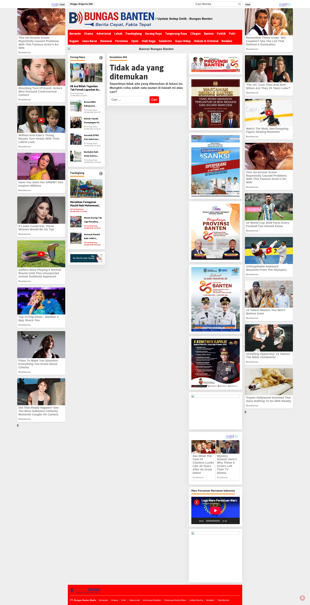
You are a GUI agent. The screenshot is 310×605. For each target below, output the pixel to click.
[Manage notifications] (302, 597)
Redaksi (210, 600)
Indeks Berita (196, 600)
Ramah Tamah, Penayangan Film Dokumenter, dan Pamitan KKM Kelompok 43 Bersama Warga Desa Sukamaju (92, 121)
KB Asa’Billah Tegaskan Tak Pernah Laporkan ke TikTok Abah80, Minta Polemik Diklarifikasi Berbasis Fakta (84, 88)
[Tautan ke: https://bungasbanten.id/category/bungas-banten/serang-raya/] (101, 58)
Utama (114, 600)
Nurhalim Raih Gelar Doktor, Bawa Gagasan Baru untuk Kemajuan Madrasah (91, 154)
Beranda (103, 600)
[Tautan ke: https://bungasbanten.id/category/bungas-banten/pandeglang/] (101, 174)
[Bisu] (230, 520)
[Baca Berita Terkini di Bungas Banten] (198, 19)
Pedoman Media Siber (175, 600)
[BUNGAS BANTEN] (111, 19)
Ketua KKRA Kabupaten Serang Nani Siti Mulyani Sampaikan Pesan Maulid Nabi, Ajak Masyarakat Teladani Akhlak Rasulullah (92, 104)
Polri (123, 600)
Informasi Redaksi (152, 600)
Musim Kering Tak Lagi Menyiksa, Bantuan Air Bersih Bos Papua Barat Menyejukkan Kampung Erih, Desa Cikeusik (93, 220)
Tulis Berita (223, 600)
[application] (215, 510)
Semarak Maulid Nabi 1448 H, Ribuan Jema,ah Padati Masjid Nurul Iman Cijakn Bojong (93, 237)
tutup (62, 4)
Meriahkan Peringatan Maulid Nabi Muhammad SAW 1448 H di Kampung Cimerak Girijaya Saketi (84, 204)
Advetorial (134, 600)
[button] (239, 4)
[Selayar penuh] (235, 520)
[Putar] (195, 520)
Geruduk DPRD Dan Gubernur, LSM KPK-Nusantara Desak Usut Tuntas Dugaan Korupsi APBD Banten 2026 (92, 137)
